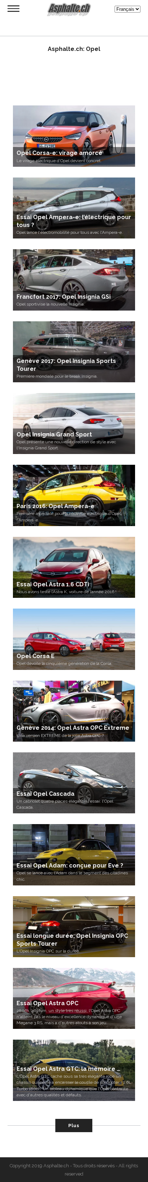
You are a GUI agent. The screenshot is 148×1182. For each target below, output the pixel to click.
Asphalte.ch (56, 1165)
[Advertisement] (74, 82)
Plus (73, 1125)
